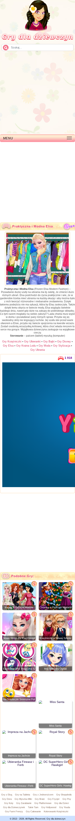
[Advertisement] (37, 91)
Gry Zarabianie (23, 803)
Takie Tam (33, 807)
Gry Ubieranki (32, 341)
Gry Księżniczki (11, 341)
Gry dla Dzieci (61, 803)
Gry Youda (64, 807)
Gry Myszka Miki (23, 799)
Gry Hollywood (48, 807)
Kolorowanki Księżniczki (56, 811)
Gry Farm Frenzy (14, 811)
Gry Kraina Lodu (26, 345)
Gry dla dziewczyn (37, 36)
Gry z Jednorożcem (43, 794)
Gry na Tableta (22, 794)
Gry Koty (8, 803)
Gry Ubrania (37, 349)
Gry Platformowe (42, 803)
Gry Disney (64, 341)
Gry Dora (7, 799)
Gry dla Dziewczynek (14, 807)
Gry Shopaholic (64, 794)
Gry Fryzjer (54, 799)
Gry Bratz (40, 799)
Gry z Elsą (6, 794)
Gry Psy (66, 799)
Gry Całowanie (33, 811)
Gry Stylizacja (61, 345)
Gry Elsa (8, 345)
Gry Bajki (49, 341)
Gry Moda (44, 345)
